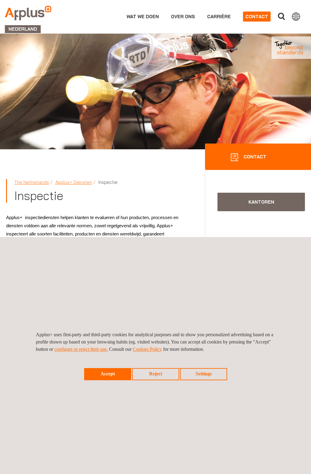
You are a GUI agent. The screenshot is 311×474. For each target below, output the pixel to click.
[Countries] (296, 16)
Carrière (219, 16)
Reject (155, 373)
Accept (108, 373)
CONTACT (254, 157)
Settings (204, 373)
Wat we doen (143, 16)
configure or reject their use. (81, 349)
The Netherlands (31, 182)
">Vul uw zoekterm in (281, 17)
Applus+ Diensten (73, 182)
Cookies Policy (147, 349)
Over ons (183, 16)
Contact (256, 16)
